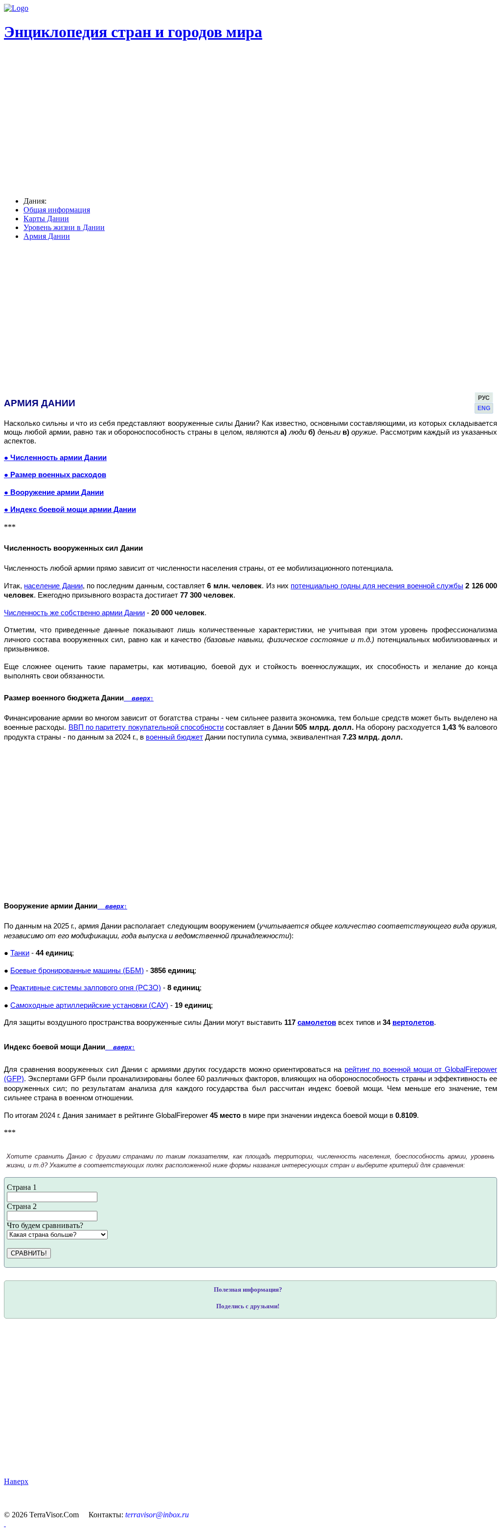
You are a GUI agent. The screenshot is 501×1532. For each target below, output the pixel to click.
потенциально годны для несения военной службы (377, 586)
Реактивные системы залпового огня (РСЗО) (85, 988)
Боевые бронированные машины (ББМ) (77, 971)
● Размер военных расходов (55, 475)
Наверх (16, 1481)
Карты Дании (46, 218)
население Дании (53, 586)
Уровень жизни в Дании (64, 227)
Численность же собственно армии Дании (74, 613)
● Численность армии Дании (55, 458)
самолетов (316, 1022)
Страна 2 (22, 1206)
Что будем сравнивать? (45, 1225)
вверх (139, 698)
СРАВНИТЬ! (29, 1253)
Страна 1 (22, 1187)
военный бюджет (174, 737)
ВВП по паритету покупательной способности (146, 727)
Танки (19, 953)
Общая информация (56, 210)
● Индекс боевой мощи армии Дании (70, 509)
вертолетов (413, 1022)
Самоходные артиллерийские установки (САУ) (89, 1005)
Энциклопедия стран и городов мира (133, 32)
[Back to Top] (5, 1523)
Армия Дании (46, 236)
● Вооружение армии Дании (54, 492)
